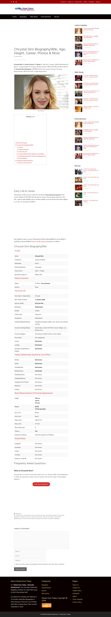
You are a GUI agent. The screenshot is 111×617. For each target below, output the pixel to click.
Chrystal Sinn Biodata (51, 515)
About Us (70, 2)
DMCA (85, 2)
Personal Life (22, 151)
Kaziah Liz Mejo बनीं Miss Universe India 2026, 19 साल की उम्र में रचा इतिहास (91, 53)
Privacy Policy (78, 2)
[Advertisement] (41, 32)
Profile (20, 147)
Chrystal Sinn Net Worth (29, 518)
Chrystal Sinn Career (25, 517)
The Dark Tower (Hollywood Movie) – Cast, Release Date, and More (90, 170)
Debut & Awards (23, 149)
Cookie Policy (77, 590)
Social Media (22, 158)
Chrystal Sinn (19, 515)
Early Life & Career (21, 143)
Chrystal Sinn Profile (41, 518)
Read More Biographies (41, 484)
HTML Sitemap (77, 599)
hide (33, 116)
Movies (56, 17)
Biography (23, 17)
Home (14, 17)
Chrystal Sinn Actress (29, 515)
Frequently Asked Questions (24, 160)
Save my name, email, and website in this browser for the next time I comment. (40, 564)
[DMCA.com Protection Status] (46, 607)
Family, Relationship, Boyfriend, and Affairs (30, 154)
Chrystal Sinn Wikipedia (53, 518)
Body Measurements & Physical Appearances (31, 156)
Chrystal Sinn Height (48, 517)
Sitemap (98, 2)
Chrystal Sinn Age (40, 515)
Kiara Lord (35, 241)
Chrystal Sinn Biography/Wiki (24, 145)
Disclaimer (91, 2)
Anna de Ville (45, 241)
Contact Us (64, 2)
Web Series (34, 17)
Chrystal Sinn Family (36, 517)
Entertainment (46, 17)
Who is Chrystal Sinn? (24, 163)
